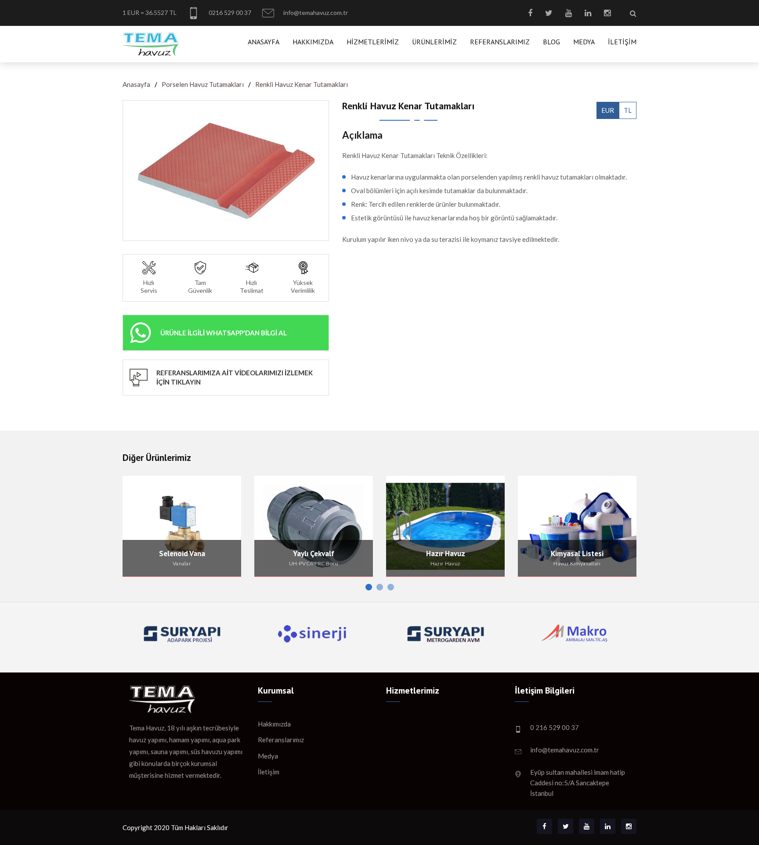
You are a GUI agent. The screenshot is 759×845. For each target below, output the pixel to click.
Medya (584, 41)
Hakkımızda (313, 41)
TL (628, 110)
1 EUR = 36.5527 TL (150, 12)
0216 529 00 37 (229, 12)
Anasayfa (263, 41)
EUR (607, 110)
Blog (551, 41)
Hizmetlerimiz (373, 41)
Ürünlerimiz (434, 41)
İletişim (622, 41)
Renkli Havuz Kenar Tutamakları (301, 84)
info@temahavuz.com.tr (315, 12)
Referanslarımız (500, 41)
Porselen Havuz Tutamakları (203, 84)
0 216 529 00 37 (554, 727)
